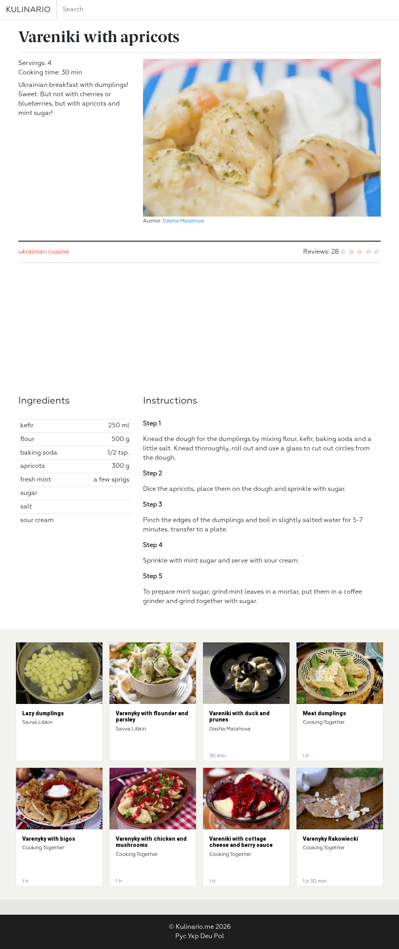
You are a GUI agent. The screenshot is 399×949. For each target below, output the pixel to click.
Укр (193, 936)
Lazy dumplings (43, 713)
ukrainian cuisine (43, 252)
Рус (180, 936)
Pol (219, 936)
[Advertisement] (199, 329)
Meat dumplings (324, 713)
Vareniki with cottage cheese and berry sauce (241, 842)
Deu (206, 936)
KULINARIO (28, 10)
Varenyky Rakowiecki (330, 839)
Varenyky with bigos (48, 839)
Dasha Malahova (183, 221)
